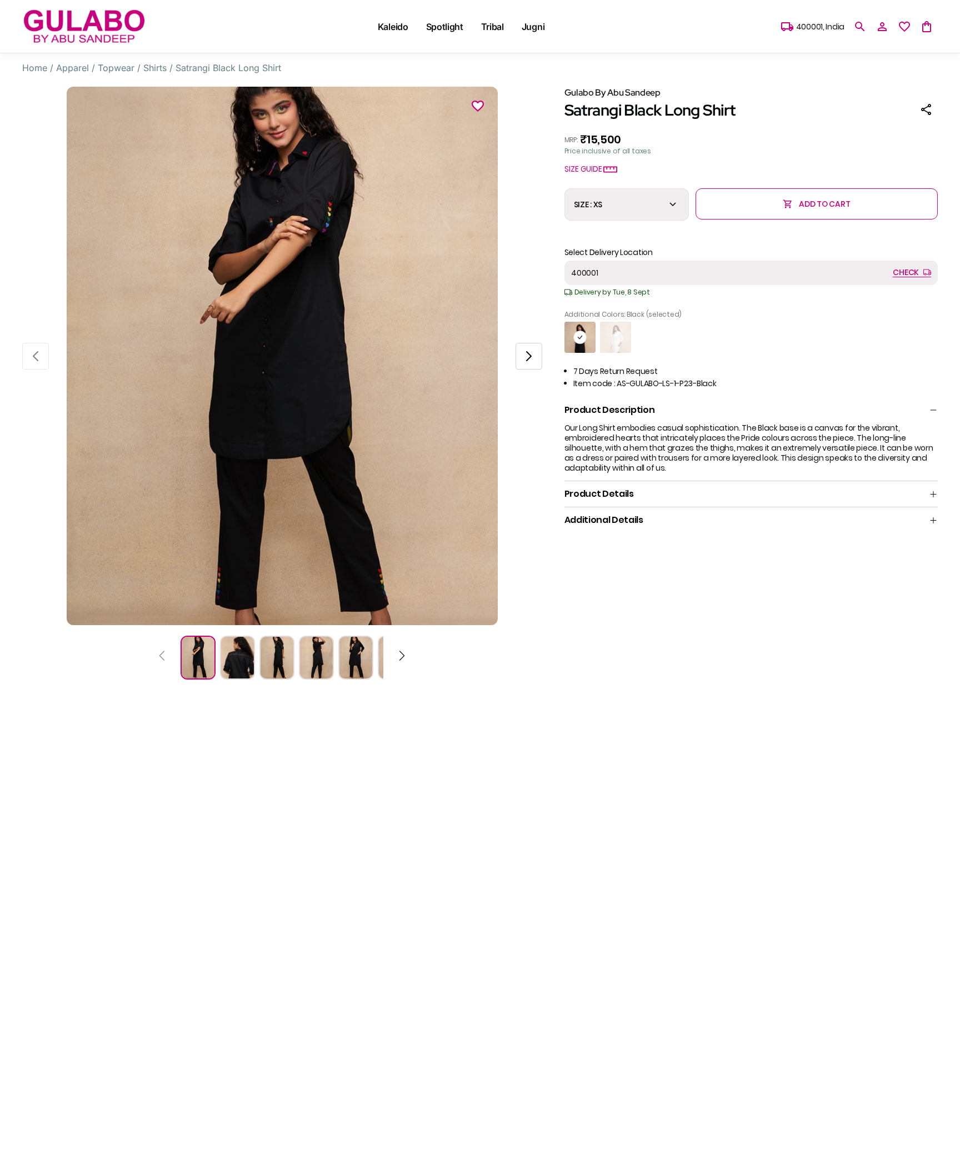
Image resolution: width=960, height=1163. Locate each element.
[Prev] (162, 657)
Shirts (155, 67)
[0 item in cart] (926, 26)
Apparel (72, 67)
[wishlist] (904, 26)
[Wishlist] (478, 108)
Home (34, 67)
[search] (860, 26)
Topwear (116, 67)
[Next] (402, 657)
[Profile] (882, 26)
